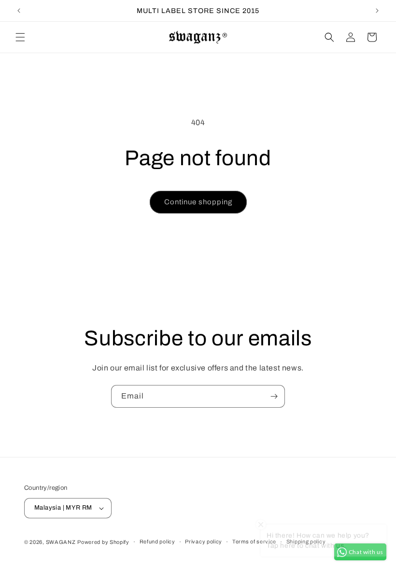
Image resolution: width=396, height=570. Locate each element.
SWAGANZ (61, 542)
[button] (20, 37)
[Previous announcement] (18, 10)
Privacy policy (203, 541)
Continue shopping (198, 202)
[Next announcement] (377, 10)
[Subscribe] (273, 396)
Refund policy (157, 541)
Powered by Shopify (103, 542)
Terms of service (254, 541)
